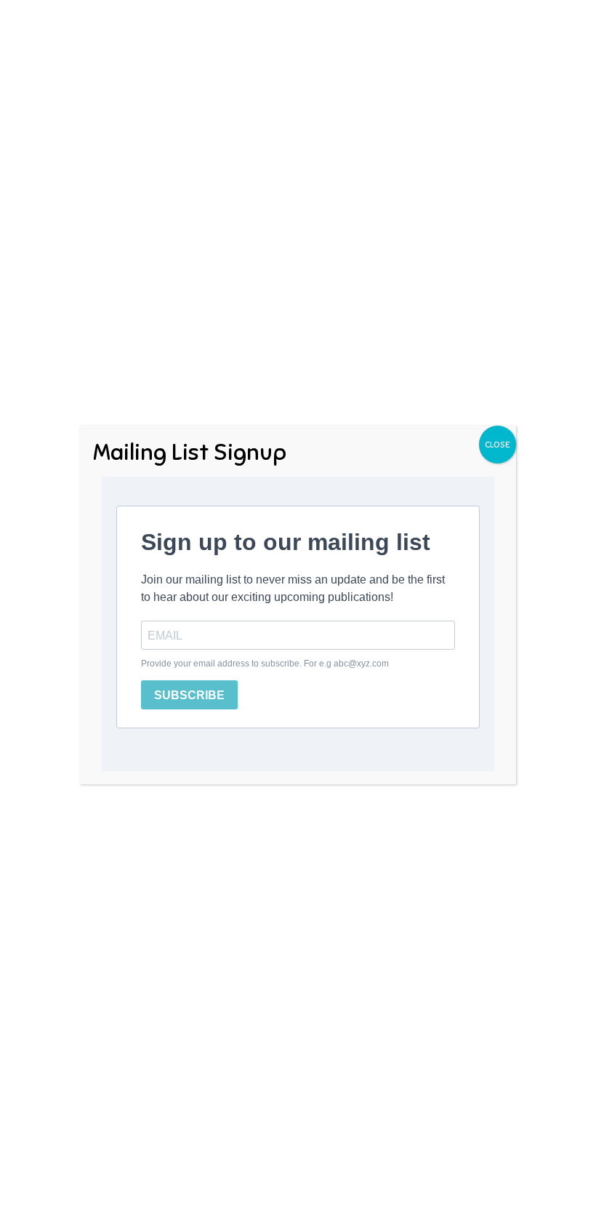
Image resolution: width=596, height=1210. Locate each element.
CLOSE (497, 444)
